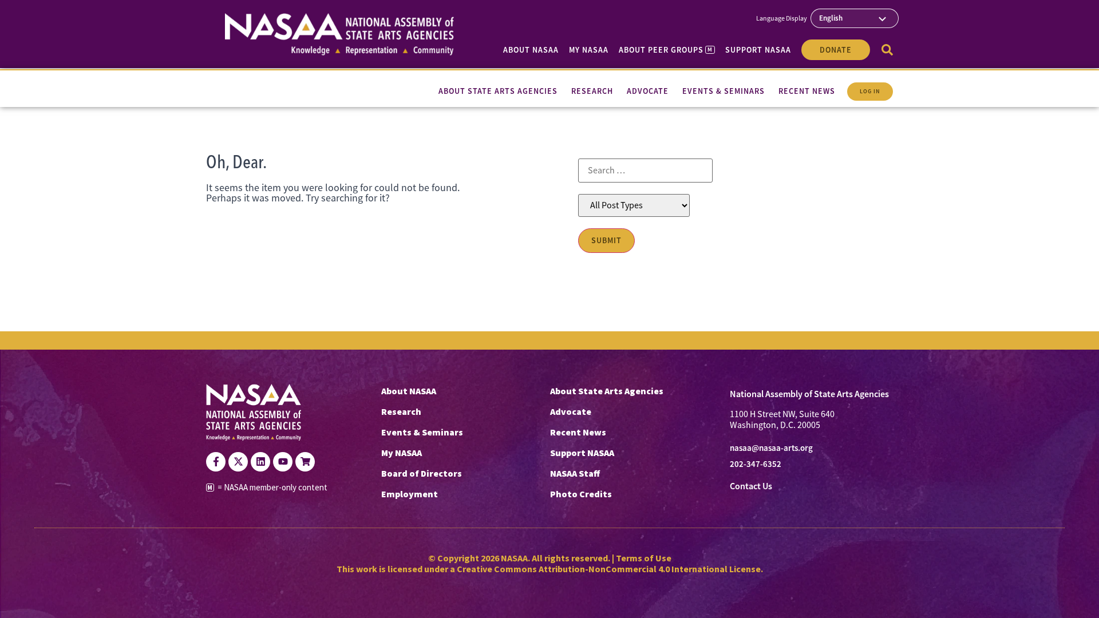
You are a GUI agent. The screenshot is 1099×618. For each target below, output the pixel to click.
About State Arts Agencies (606, 391)
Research (401, 411)
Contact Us (751, 486)
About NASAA (531, 50)
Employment (409, 494)
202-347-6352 (755, 464)
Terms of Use (643, 558)
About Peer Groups (665, 50)
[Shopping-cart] (305, 462)
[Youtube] (282, 462)
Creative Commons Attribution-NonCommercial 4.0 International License (609, 569)
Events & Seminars (422, 432)
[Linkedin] (260, 462)
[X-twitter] (238, 462)
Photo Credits (581, 494)
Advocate (570, 411)
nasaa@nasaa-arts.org (771, 448)
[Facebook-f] (216, 462)
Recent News (578, 432)
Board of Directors (421, 473)
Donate (836, 50)
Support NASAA (758, 50)
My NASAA (588, 50)
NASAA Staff (575, 473)
